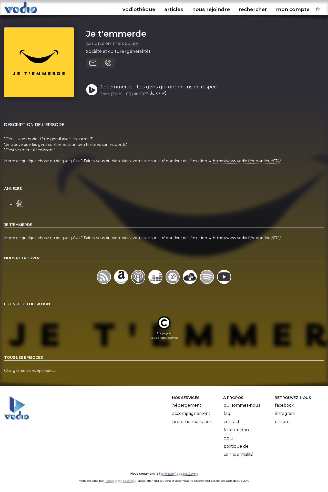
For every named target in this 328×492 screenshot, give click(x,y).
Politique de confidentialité (238, 450)
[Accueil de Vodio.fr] (20, 13)
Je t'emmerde (116, 33)
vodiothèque (138, 9)
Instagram (285, 413)
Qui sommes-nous (242, 405)
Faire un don (236, 429)
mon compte (293, 9)
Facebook (284, 405)
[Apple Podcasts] (138, 283)
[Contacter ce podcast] (93, 63)
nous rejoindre (211, 9)
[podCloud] (190, 283)
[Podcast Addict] (173, 283)
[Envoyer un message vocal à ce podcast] (108, 63)
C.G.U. (229, 438)
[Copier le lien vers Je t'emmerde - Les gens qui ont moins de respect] (164, 93)
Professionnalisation (192, 421)
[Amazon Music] (121, 283)
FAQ (227, 413)
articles (173, 9)
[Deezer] (156, 283)
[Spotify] (207, 283)
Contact (232, 421)
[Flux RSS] (104, 283)
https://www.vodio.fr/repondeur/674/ (247, 161)
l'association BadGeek (120, 481)
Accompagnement (191, 413)
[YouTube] (224, 283)
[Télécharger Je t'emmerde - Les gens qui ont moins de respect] (152, 93)
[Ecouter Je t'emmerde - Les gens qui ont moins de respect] (91, 89)
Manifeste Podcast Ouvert (178, 473)
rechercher (253, 9)
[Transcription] (19, 202)
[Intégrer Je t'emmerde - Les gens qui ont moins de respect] (158, 93)
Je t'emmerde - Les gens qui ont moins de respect (159, 87)
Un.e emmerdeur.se (116, 43)
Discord (282, 421)
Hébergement (186, 405)
